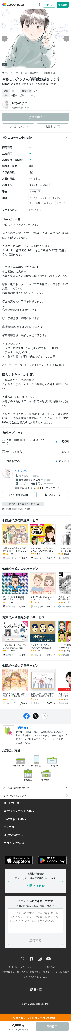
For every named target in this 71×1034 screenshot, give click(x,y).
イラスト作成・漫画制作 (26, 72)
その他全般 (35, 191)
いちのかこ (22, 471)
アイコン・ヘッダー (39, 197)
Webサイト (49, 202)
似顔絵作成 (49, 72)
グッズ (62, 202)
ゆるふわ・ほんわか (39, 184)
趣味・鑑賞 (35, 202)
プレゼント (57, 197)
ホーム (5, 72)
